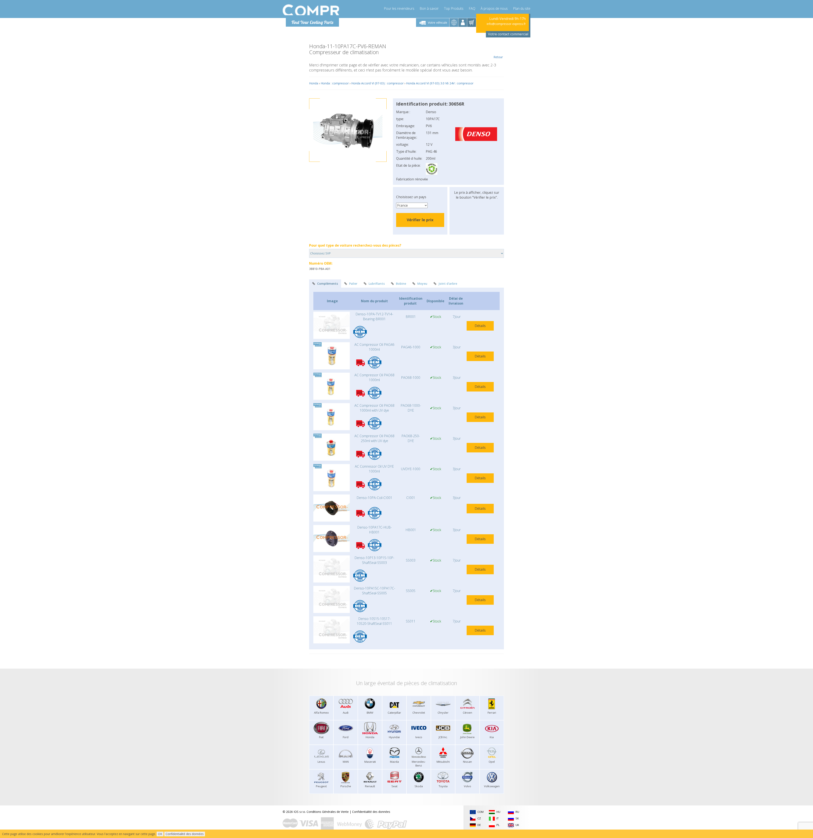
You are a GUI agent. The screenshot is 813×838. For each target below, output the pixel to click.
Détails (480, 325)
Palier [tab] (353, 284)
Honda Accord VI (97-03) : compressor (377, 83)
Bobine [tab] (401, 284)
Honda (313, 83)
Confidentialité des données (371, 812)
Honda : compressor (335, 83)
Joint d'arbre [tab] (447, 284)
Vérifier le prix (420, 219)
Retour (498, 57)
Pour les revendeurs (399, 8)
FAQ (472, 8)
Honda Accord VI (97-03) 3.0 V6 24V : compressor (439, 83)
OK (160, 834)
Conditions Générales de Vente (328, 812)
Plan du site (521, 8)
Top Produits (453, 8)
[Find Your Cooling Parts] (311, 9)
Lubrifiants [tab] (377, 284)
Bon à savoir (429, 8)
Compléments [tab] (327, 284)
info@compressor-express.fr (506, 24)
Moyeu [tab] (422, 284)
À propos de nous (494, 8)
